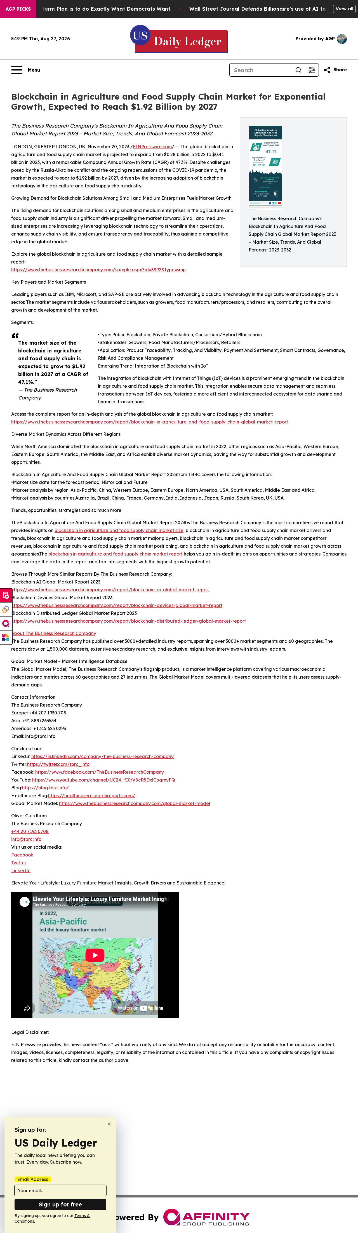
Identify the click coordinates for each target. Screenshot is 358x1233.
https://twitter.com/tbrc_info (58, 764)
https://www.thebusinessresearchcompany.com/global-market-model (134, 803)
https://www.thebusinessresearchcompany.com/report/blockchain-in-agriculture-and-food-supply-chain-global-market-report (149, 422)
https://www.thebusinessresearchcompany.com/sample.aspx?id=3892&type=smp (98, 269)
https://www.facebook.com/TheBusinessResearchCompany (99, 772)
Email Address (32, 1179)
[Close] (109, 1124)
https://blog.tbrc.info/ (45, 787)
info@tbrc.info (26, 839)
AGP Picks (18, 9)
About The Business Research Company (53, 633)
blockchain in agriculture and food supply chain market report (115, 554)
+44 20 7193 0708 (30, 831)
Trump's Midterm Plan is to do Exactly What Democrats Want (90, 9)
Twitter (18, 862)
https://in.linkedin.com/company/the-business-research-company (102, 756)
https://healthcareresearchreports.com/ (91, 795)
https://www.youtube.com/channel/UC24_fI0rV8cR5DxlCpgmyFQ (103, 780)
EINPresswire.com (152, 146)
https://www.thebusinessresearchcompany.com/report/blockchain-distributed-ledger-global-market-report (128, 621)
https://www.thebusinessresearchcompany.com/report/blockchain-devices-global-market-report (116, 605)
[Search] (298, 69)
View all (344, 8)
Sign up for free (60, 1204)
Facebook (22, 855)
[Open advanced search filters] (312, 69)
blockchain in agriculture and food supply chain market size (119, 530)
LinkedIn (20, 870)
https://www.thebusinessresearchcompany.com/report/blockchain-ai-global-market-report (110, 589)
